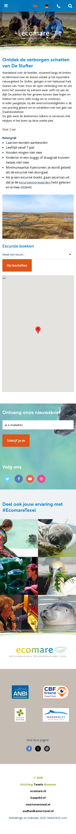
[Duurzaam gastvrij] (20, 714)
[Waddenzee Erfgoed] (56, 714)
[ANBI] (20, 692)
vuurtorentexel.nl (38, 804)
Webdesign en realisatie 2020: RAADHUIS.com (38, 818)
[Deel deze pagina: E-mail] (47, 749)
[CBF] (55, 692)
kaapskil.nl (38, 797)
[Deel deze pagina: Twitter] (38, 749)
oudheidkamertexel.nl (38, 811)
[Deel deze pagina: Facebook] (29, 749)
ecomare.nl (38, 791)
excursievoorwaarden (35, 182)
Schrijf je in (16, 440)
